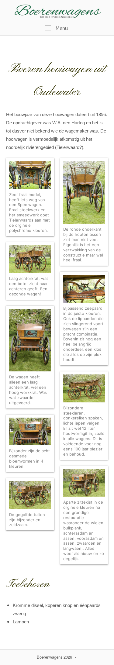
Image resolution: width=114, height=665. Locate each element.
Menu (61, 28)
